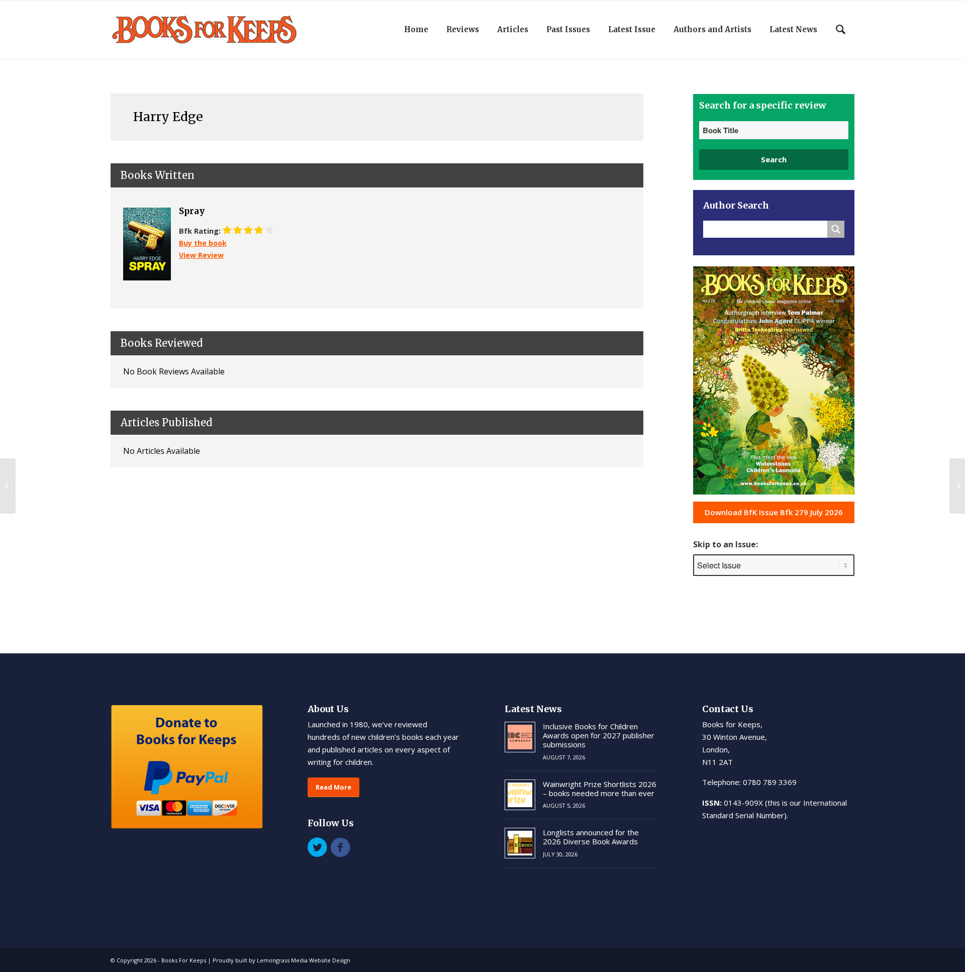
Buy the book (203, 243)
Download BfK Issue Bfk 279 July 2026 (774, 512)
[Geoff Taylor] (8, 486)
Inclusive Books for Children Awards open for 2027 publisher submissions (598, 735)
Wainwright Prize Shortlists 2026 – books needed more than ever (599, 789)
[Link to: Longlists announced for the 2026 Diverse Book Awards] (520, 843)
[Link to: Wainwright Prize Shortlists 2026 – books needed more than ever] (520, 795)
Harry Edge (168, 117)
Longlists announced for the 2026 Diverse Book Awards (591, 837)
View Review (201, 255)
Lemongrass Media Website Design (303, 960)
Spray (192, 211)
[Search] (840, 30)
